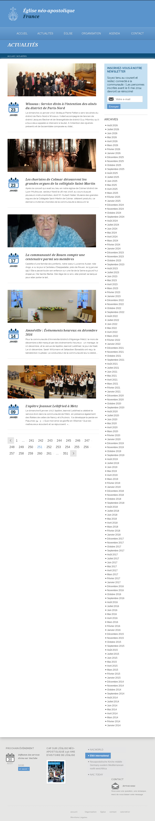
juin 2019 (112, 467)
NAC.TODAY (96, 774)
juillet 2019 (113, 463)
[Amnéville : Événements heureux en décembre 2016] (53, 307)
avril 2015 (112, 666)
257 (12, 453)
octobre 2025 (114, 165)
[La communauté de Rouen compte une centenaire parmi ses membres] (53, 231)
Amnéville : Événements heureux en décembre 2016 (61, 332)
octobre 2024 (114, 213)
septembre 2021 (115, 360)
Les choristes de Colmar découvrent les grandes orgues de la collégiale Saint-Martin (60, 181)
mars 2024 (112, 240)
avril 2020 (112, 427)
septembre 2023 (115, 264)
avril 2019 (112, 475)
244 (59, 440)
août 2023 (112, 268)
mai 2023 (112, 280)
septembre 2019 (115, 455)
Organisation (91, 33)
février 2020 (113, 435)
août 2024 (112, 220)
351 (65, 453)
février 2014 (113, 721)
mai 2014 (112, 709)
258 (21, 453)
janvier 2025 (114, 201)
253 (58, 447)
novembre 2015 (115, 638)
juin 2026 (112, 133)
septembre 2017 (115, 550)
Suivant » (73, 453)
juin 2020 (112, 419)
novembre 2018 (115, 495)
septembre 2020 (115, 407)
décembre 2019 (115, 443)
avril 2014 (112, 713)
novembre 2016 (115, 590)
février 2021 (113, 387)
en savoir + (24, 769)
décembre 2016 (115, 586)
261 (49, 453)
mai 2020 (112, 423)
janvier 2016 (114, 630)
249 (21, 447)
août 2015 (112, 650)
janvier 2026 (114, 153)
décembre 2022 (115, 300)
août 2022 (112, 316)
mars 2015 (112, 669)
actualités (45, 33)
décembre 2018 (115, 491)
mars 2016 (112, 622)
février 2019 (113, 483)
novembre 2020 (115, 399)
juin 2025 (112, 181)
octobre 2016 (114, 594)
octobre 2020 (114, 403)
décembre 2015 (115, 634)
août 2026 (112, 125)
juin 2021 (112, 371)
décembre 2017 (115, 538)
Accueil (11, 56)
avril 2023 (112, 284)
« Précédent (11, 440)
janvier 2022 (114, 344)
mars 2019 (112, 479)
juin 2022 (112, 324)
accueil (22, 33)
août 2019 (112, 459)
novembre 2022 (115, 304)
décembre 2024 (115, 205)
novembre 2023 (115, 256)
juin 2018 (112, 515)
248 (12, 447)
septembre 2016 (115, 598)
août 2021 (112, 364)
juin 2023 (112, 276)
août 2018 (112, 507)
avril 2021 (112, 379)
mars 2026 (112, 145)
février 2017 (113, 578)
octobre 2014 (114, 689)
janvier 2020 (114, 439)
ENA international (99, 755)
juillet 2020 (113, 415)
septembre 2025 (115, 169)
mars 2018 (112, 526)
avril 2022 (112, 332)
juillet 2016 (113, 606)
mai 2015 (112, 662)
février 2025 (113, 197)
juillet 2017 (113, 558)
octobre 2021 (114, 356)
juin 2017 (112, 562)
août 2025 (112, 173)
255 (76, 447)
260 (39, 453)
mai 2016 (112, 614)
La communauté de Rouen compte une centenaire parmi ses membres (55, 257)
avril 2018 (112, 522)
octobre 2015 (114, 642)
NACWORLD (96, 749)
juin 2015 (112, 658)
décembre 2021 (115, 348)
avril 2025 (112, 189)
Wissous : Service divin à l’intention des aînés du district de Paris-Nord (61, 106)
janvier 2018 (114, 534)
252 (49, 447)
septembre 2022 (115, 312)
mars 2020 (112, 431)
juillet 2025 (113, 177)
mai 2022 (112, 328)
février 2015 (113, 673)
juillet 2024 (113, 224)
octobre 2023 (114, 260)
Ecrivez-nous (129, 785)
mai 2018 (112, 519)
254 (67, 447)
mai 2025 (112, 185)
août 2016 (112, 602)
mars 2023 (112, 288)
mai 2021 (112, 375)
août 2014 (112, 697)
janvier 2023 (114, 296)
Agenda (114, 33)
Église (68, 33)
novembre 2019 (115, 447)
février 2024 (113, 244)
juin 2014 (112, 705)
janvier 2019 (114, 487)
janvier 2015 (114, 677)
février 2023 (113, 292)
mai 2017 (112, 566)
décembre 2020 (115, 395)
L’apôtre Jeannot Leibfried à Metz (52, 406)
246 (77, 440)
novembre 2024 (115, 209)
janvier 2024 (114, 248)
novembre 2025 (115, 161)
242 (40, 440)
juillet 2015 (113, 654)
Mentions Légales (79, 817)
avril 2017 (112, 570)
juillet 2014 (113, 701)
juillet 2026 (113, 129)
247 (87, 440)
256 (86, 447)
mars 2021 (112, 383)
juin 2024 (112, 228)
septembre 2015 (115, 646)
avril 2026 (112, 141)
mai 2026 (112, 137)
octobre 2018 (114, 499)
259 (30, 453)
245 (68, 440)
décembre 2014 (115, 681)
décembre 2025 (115, 157)
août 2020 (112, 411)
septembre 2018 (115, 503)
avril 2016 (112, 618)
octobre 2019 (114, 451)
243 (50, 440)
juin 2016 (112, 610)
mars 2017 (112, 574)
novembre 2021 (115, 352)
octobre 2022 (114, 308)
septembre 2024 (115, 217)
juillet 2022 (113, 320)
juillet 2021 (113, 368)
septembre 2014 (115, 693)
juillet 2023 (113, 272)
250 (30, 447)
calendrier (125, 812)
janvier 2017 (114, 582)
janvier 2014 (114, 725)
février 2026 (113, 149)
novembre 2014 (115, 685)
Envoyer (114, 106)
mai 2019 (112, 471)
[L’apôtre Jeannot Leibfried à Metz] (53, 382)
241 (31, 440)
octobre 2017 (114, 546)
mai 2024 (112, 232)
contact (137, 33)
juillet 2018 (113, 511)
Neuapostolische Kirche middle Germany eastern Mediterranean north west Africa (106, 765)
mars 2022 (112, 336)
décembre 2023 (115, 252)
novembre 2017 (115, 542)
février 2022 (113, 340)
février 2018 (113, 530)
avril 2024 (112, 236)
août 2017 (112, 554)
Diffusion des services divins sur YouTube (29, 756)
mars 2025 (112, 193)
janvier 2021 (114, 391)
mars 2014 (112, 717)
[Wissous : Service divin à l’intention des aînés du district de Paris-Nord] (53, 80)
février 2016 (113, 626)
